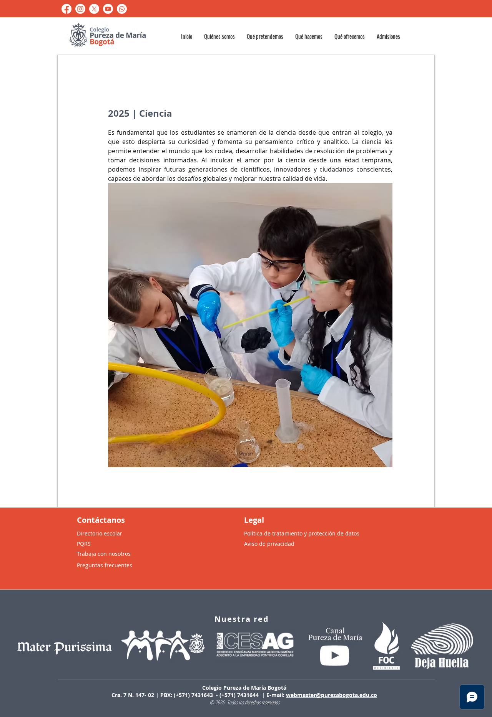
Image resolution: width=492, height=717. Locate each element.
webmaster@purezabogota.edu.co (331, 695)
